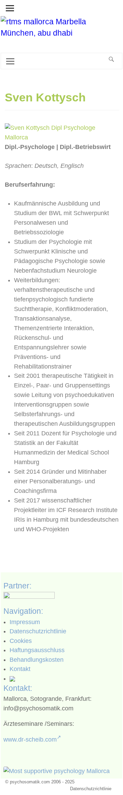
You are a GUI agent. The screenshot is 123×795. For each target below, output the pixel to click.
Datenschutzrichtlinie (38, 631)
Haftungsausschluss (37, 650)
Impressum (25, 622)
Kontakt (20, 669)
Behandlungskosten (37, 659)
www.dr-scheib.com (30, 739)
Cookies (21, 640)
